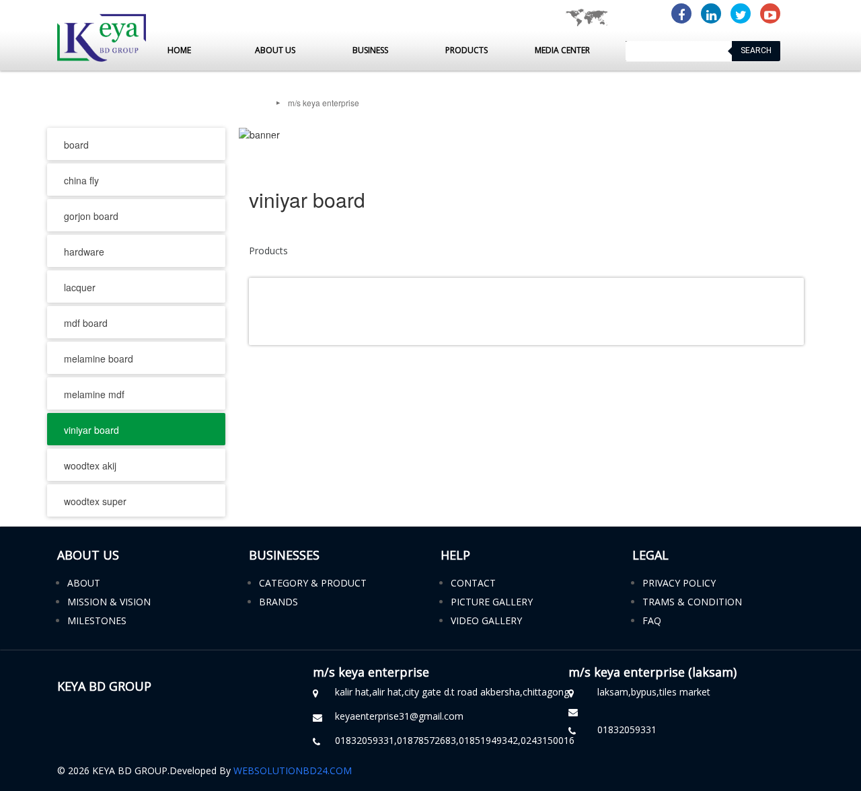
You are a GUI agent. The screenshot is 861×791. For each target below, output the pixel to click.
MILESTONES (96, 620)
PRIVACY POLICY (679, 582)
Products (466, 50)
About (83, 582)
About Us (275, 50)
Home (179, 50)
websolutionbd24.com (292, 770)
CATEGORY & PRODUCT (313, 582)
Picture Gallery (492, 601)
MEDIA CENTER (562, 50)
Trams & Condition (692, 601)
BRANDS (278, 601)
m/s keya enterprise (323, 102)
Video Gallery (486, 620)
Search (756, 50)
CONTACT (473, 582)
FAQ (651, 620)
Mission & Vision (109, 601)
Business (370, 50)
